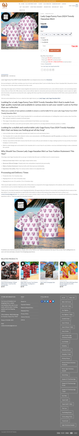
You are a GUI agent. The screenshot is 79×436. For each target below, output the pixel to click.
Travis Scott (65, 421)
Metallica (64, 346)
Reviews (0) (12, 76)
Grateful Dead (65, 318)
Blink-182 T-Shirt (66, 306)
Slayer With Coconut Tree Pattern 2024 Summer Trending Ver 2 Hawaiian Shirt (29, 284)
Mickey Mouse (66, 358)
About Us (22, 10)
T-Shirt (40, 3)
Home (22, 3)
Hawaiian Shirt (56, 3)
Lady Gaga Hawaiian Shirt (53, 66)
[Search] (19, 3)
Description (4, 76)
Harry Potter (65, 331)
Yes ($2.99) (45, 40)
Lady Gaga (45, 66)
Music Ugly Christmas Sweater (68, 369)
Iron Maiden (65, 341)
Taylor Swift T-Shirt (67, 404)
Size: (42, 31)
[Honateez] (9, 5)
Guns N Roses (65, 323)
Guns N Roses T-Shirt (67, 327)
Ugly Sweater (47, 3)
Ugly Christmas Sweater (68, 425)
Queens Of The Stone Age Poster (69, 384)
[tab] (4, 75)
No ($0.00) (45, 42)
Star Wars (64, 395)
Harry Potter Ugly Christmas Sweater (67, 336)
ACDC (63, 297)
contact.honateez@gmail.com (9, 194)
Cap (20, 7)
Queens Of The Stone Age (69, 379)
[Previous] (1, 275)
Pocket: (43, 38)
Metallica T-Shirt (66, 354)
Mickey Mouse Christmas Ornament (69, 363)
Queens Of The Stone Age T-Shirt (69, 390)
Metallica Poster (66, 350)
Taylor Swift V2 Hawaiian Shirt (47, 282)
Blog (61, 7)
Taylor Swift (65, 400)
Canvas (64, 3)
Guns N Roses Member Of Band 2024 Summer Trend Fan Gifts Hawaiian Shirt (9, 284)
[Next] (78, 275)
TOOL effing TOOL (67, 416)
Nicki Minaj (65, 375)
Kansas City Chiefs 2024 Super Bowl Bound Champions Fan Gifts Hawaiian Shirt (69, 284)
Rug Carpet (26, 7)
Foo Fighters (65, 310)
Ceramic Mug (47, 7)
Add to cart (55, 50)
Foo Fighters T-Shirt (67, 314)
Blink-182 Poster (66, 302)
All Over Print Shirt (31, 3)
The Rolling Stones (67, 412)
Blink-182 (72, 297)
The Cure (64, 408)
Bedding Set (55, 7)
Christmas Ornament (36, 7)
